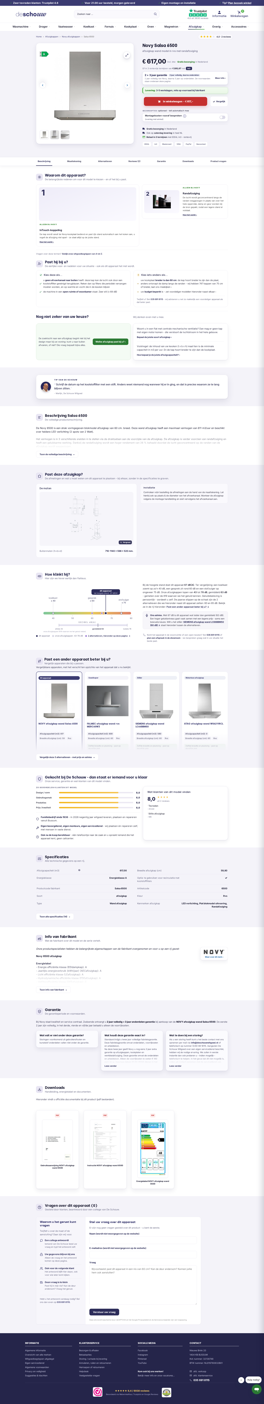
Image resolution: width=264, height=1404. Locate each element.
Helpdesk (84, 1371)
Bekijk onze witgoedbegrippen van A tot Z (82, 254)
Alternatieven (105, 161)
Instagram (143, 1354)
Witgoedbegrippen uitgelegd (39, 1358)
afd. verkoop (199, 1371)
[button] (184, 116)
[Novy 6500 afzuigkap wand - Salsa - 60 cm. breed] (44, 135)
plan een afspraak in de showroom (163, 638)
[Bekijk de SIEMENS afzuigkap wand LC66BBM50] (156, 700)
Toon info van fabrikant (52, 989)
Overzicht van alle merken (38, 1354)
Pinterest (142, 1358)
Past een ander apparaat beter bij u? (188, 606)
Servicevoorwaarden (162, 1320)
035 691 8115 (157, 299)
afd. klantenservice (203, 1375)
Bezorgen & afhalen (89, 1350)
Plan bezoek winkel (239, 2)
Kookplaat (130, 26)
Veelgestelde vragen (89, 1375)
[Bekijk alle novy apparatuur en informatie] (214, 953)
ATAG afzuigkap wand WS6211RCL (203, 723)
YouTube (142, 1363)
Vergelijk (220, 101)
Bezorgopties (150, 111)
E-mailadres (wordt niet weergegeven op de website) (117, 1248)
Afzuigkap (195, 26)
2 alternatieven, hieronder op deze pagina (109, 636)
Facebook (143, 1350)
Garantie (161, 161)
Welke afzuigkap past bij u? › (110, 341)
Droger (43, 26)
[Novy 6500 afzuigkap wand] (65, 135)
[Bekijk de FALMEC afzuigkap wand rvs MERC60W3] (107, 700)
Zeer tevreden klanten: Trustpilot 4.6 (35, 2)
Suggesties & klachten (36, 1375)
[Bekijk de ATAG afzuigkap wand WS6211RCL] (205, 700)
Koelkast (88, 26)
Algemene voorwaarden (37, 1367)
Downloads (188, 161)
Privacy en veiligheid (35, 1371)
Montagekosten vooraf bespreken (163, 117)
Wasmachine (20, 26)
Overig (216, 26)
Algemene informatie (35, 1350)
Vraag (92, 1262)
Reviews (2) (134, 161)
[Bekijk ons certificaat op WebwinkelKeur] (97, 1392)
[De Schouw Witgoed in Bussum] (31, 14)
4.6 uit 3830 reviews (197, 18)
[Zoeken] (155, 14)
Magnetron (171, 26)
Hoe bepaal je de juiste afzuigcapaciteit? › (158, 355)
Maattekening (74, 161)
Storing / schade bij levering (93, 1358)
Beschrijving (44, 161)
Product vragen (218, 161)
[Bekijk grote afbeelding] (126, 55)
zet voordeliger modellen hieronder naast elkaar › (191, 291)
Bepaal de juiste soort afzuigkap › (154, 337)
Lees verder (111, 1066)
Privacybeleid (143, 1320)
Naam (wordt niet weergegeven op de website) (114, 1233)
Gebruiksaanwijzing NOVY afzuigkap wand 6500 (57, 1166)
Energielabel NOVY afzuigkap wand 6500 (152, 1182)
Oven (150, 26)
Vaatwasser (65, 26)
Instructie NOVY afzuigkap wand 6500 (105, 1165)
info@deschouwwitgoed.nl (204, 1042)
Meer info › (220, 78)
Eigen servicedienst (34, 1363)
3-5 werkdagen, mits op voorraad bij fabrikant (180, 90)
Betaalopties (85, 1354)
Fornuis (109, 26)
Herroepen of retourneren (92, 1367)
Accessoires (238, 26)
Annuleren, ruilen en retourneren (95, 1363)
